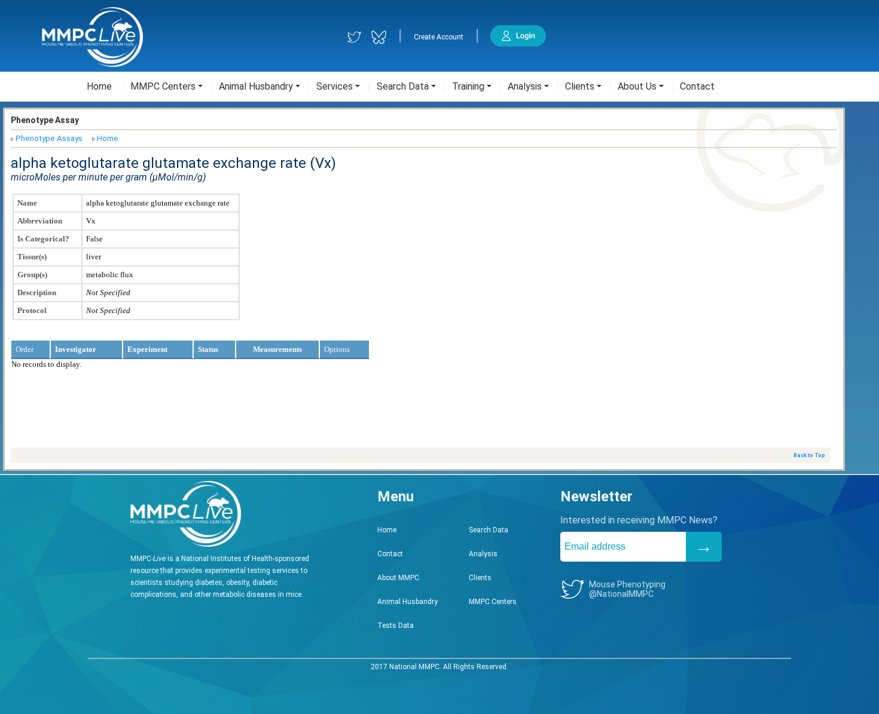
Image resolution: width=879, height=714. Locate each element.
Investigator (75, 349)
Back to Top (809, 455)
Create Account (438, 37)
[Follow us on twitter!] (354, 37)
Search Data (488, 530)
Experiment (147, 349)
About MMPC (398, 578)
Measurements (277, 349)
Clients (480, 578)
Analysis (483, 554)
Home (107, 138)
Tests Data (395, 625)
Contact (390, 554)
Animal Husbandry (407, 601)
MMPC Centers (493, 601)
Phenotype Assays (49, 138)
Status (208, 349)
